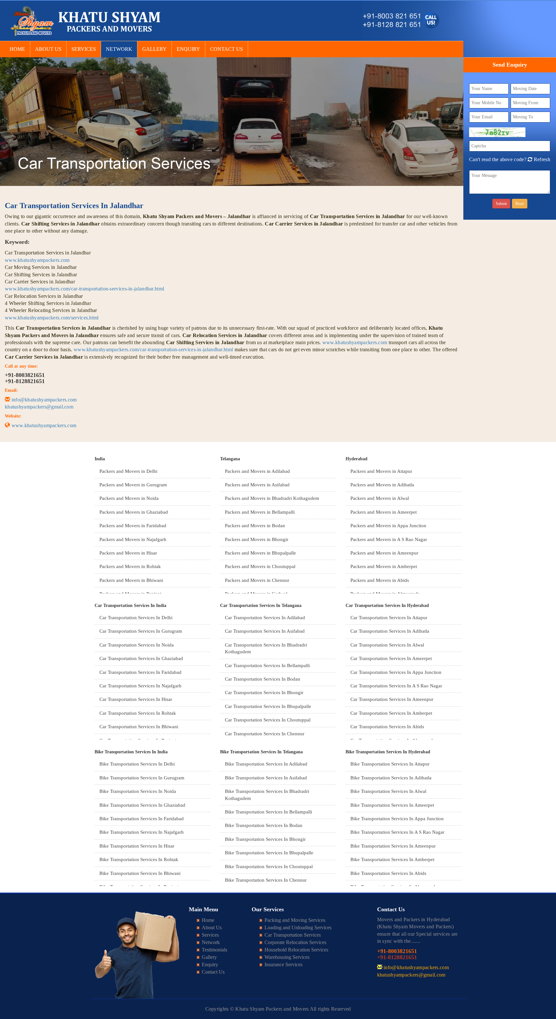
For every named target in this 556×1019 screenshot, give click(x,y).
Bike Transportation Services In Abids (388, 873)
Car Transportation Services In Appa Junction (395, 672)
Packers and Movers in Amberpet (383, 566)
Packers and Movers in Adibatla (382, 484)
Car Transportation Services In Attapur (388, 617)
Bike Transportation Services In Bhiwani (140, 873)
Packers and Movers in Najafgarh (132, 539)
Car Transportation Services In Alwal (387, 644)
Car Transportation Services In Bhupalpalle (268, 706)
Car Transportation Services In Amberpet (391, 713)
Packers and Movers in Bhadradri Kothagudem (272, 498)
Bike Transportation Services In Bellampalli (268, 811)
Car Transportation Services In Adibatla (389, 631)
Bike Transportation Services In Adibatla (390, 777)
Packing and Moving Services (294, 920)
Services (83, 49)
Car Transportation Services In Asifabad (265, 631)
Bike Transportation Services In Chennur (266, 880)
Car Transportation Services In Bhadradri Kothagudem (266, 648)
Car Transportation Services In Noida (136, 644)
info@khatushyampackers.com (44, 399)
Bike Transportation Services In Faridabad (141, 818)
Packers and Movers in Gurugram (133, 484)
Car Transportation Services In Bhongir (264, 692)
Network (119, 49)
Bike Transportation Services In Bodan (263, 825)
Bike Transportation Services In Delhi (137, 764)
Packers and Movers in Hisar (128, 552)
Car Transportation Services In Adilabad (265, 617)
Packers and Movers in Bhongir (256, 539)
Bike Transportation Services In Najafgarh (141, 832)
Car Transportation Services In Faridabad (140, 672)
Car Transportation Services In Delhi (135, 617)
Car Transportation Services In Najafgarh (140, 685)
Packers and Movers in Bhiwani (131, 580)
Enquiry (188, 49)
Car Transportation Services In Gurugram (140, 631)
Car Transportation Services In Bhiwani (138, 726)
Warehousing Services (287, 957)
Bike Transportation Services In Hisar (136, 846)
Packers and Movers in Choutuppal (260, 566)
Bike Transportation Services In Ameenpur (393, 846)
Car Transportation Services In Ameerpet (391, 658)
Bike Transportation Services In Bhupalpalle (269, 852)
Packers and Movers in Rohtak (130, 566)
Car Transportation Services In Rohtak (137, 713)
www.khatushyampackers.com (37, 260)
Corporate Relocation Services (295, 942)
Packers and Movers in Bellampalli (260, 512)
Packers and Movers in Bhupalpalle (260, 552)
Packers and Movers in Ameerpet (383, 512)
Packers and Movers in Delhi (128, 471)
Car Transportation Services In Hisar (135, 699)
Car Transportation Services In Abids (387, 726)
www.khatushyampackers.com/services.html (52, 317)
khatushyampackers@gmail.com (39, 406)
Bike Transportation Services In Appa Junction (397, 818)
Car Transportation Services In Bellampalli (267, 665)
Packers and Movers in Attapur (381, 471)
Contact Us (226, 49)
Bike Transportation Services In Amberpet (392, 859)
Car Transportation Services (292, 935)
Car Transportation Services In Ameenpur (391, 699)
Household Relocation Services (296, 949)
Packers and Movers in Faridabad (132, 525)
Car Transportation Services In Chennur (264, 733)
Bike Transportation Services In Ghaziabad (142, 805)
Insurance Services (283, 964)
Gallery (154, 49)
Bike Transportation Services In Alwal (388, 791)
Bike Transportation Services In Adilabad (266, 764)
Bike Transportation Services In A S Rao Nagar (397, 832)
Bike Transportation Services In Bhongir (265, 839)
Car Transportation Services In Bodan (262, 679)
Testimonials (214, 949)
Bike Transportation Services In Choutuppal (269, 866)
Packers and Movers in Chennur (257, 580)
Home (17, 49)
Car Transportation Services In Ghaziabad (141, 658)
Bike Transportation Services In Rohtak (138, 859)
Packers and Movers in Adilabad (257, 471)
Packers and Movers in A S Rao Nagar (388, 539)
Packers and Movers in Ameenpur (384, 552)
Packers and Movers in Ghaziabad (133, 512)
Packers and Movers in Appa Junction (388, 525)
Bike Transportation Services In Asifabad (266, 777)
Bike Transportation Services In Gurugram (141, 777)
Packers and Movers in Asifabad (257, 484)
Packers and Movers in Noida (129, 498)
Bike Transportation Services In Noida (137, 791)
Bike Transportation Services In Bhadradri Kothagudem (267, 795)
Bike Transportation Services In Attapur (390, 764)
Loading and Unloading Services (297, 927)
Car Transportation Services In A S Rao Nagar (396, 685)
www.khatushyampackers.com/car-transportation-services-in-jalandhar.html (84, 288)
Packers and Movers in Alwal (379, 498)
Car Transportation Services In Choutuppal (267, 719)
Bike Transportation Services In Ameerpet (392, 805)
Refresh (541, 159)
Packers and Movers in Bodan (255, 525)
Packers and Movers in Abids (379, 580)
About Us (48, 49)
